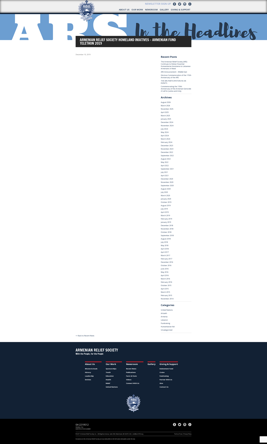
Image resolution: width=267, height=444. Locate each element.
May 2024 (164, 132)
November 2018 (167, 229)
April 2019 (165, 212)
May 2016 (164, 272)
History (88, 372)
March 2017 (165, 255)
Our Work (137, 9)
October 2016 (166, 265)
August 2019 (166, 205)
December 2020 (167, 179)
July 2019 (164, 209)
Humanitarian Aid (167, 326)
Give (161, 383)
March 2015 (165, 292)
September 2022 (167, 155)
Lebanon (164, 320)
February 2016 (166, 282)
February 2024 (166, 142)
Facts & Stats (131, 376)
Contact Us (164, 387)
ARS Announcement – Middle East (174, 72)
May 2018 (164, 245)
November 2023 (167, 149)
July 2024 (164, 129)
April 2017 (165, 252)
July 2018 (164, 242)
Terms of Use (178, 434)
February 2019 (166, 219)
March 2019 (165, 215)
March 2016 (165, 279)
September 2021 (167, 169)
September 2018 (167, 235)
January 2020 (166, 199)
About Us (124, 9)
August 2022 (166, 159)
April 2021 (165, 175)
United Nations (167, 310)
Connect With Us (132, 383)
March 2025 (165, 115)
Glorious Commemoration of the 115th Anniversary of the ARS (176, 76)
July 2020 (164, 192)
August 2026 (166, 102)
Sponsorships (111, 369)
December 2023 (167, 145)
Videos (128, 380)
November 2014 (167, 299)
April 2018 (165, 249)
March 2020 (165, 195)
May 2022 (164, 162)
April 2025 (165, 112)
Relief (108, 383)
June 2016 (165, 269)
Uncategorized (166, 330)
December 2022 (167, 152)
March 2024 (165, 139)
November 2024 (167, 125)
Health (108, 380)
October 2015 (166, 285)
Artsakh (164, 313)
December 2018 (167, 225)
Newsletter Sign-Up (158, 3)
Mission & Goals (91, 369)
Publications (131, 372)
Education (110, 376)
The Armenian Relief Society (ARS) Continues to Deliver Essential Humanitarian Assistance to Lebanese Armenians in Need (175, 65)
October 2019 (166, 202)
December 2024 (167, 122)
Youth (108, 372)
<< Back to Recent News (85, 336)
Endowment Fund (166, 369)
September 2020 (167, 185)
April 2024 (165, 135)
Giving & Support (180, 9)
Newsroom (151, 9)
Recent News (131, 369)
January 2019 (166, 222)
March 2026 (165, 105)
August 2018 (166, 239)
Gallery (164, 9)
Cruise (162, 372)
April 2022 (165, 165)
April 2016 (165, 275)
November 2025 (167, 109)
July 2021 (164, 172)
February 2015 (166, 295)
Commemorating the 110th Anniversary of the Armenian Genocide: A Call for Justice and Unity (176, 88)
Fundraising (165, 323)
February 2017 (166, 259)
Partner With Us (166, 380)
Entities (88, 380)
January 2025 (166, 119)
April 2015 (165, 289)
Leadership (89, 376)
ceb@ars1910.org (138, 434)
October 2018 (166, 232)
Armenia (164, 316)
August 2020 (166, 189)
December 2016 (167, 262)
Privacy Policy (187, 434)
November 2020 (167, 182)
